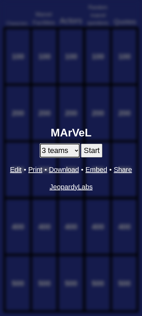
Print (35, 169)
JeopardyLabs (71, 187)
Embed (96, 169)
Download (64, 169)
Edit (16, 169)
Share (123, 169)
